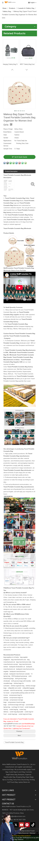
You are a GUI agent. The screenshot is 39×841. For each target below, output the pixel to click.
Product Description (11, 171)
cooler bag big (13, 709)
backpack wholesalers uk (17, 666)
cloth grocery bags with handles (21, 681)
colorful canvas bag (16, 690)
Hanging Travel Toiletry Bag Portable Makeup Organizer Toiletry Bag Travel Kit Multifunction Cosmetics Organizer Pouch (28, 66)
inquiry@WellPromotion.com (13, 723)
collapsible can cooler (14, 688)
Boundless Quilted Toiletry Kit (11, 66)
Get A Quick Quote (20, 157)
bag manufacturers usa (18, 659)
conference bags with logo (16, 704)
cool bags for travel (17, 707)
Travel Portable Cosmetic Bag (14, 742)
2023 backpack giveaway (19, 676)
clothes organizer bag (17, 686)
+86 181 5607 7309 (10, 726)
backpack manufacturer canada (19, 674)
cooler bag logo (12, 714)
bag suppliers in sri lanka (11, 657)
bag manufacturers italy (23, 662)
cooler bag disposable (16, 712)
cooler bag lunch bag (25, 714)
